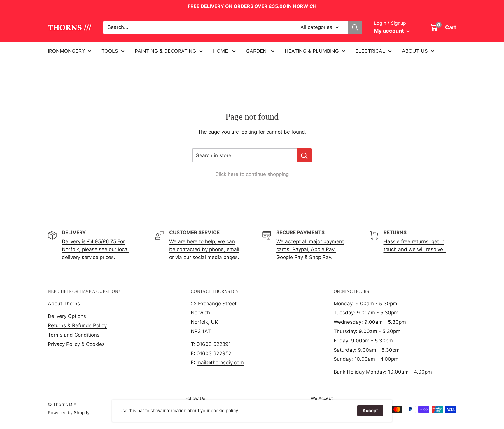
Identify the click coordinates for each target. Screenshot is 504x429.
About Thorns (64, 304)
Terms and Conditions (73, 335)
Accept (370, 410)
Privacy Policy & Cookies (76, 344)
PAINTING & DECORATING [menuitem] (165, 51)
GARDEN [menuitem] (257, 51)
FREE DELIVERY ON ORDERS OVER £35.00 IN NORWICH (252, 6)
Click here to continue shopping (252, 174)
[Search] (355, 27)
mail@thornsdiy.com (220, 362)
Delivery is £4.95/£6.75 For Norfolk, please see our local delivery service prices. (95, 249)
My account (389, 31)
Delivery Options (67, 316)
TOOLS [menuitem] (110, 51)
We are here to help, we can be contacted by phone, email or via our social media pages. (204, 249)
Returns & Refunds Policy (77, 325)
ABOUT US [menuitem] (415, 51)
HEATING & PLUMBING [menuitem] (312, 51)
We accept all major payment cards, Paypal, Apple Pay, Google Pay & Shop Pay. (310, 249)
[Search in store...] (304, 155)
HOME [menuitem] (221, 51)
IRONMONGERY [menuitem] (66, 51)
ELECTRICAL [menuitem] (370, 51)
